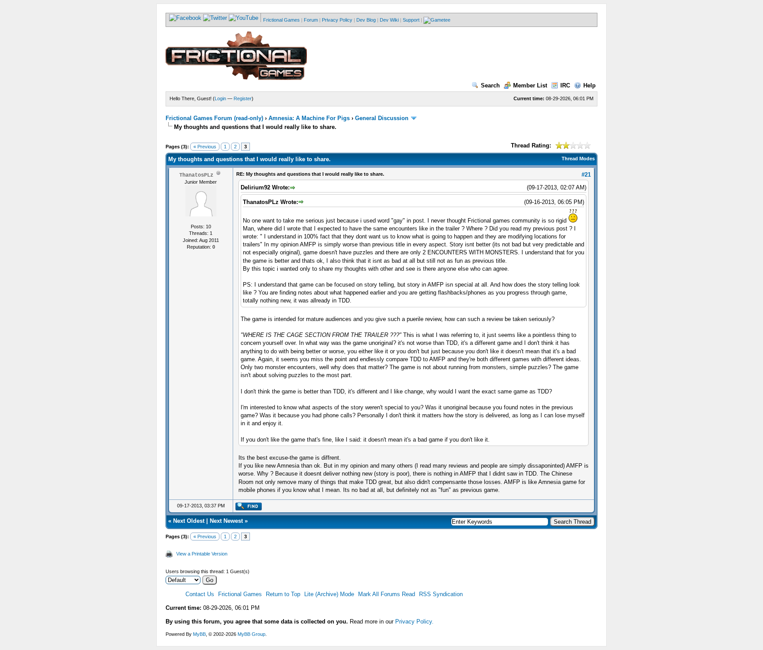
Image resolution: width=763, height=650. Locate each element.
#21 (586, 174)
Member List (530, 85)
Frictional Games (281, 20)
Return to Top (283, 594)
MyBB (199, 634)
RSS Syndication (441, 594)
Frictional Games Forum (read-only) (214, 118)
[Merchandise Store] (436, 20)
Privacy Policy (337, 20)
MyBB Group (251, 634)
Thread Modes (578, 158)
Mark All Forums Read (386, 594)
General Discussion (381, 118)
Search (490, 85)
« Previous (204, 146)
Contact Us (199, 594)
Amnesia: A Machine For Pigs (309, 118)
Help (589, 85)
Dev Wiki (389, 20)
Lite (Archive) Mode (329, 594)
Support (411, 20)
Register (243, 98)
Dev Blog (366, 20)
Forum (311, 20)
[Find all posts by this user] (248, 508)
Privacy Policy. (414, 621)
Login (220, 98)
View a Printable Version (201, 553)
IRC (565, 85)
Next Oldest (188, 521)
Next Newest (226, 521)
